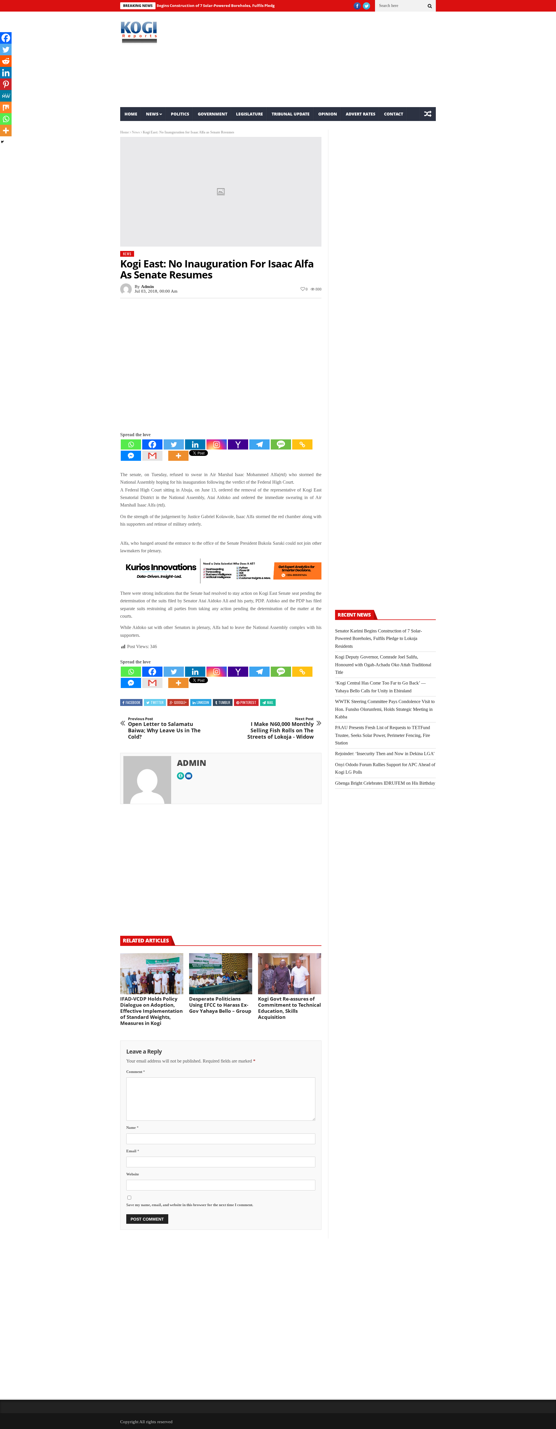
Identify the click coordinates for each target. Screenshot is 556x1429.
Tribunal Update (291, 114)
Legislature (249, 114)
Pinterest (248, 702)
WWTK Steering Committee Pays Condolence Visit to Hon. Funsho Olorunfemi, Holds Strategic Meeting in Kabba (385, 709)
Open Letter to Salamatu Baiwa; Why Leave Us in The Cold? (164, 728)
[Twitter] (174, 444)
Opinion (327, 114)
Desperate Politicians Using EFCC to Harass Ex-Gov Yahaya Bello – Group (220, 1004)
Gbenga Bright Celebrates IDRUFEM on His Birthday (385, 783)
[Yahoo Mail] (238, 444)
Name (132, 1127)
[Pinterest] (6, 84)
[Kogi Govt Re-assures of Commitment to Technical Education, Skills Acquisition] (289, 973)
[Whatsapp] (131, 444)
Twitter (157, 702)
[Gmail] (152, 456)
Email (132, 1151)
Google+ (180, 702)
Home (131, 114)
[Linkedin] (195, 444)
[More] (178, 456)
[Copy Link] (302, 444)
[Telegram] (259, 444)
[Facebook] (152, 444)
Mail (270, 702)
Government (212, 114)
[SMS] (281, 444)
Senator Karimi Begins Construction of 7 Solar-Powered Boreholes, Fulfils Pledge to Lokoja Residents (193, 5)
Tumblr (224, 702)
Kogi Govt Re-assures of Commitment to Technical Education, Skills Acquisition (289, 1007)
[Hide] (2, 142)
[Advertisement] (332, 59)
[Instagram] (216, 444)
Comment (135, 1072)
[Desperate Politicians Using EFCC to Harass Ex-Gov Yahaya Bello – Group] (220, 973)
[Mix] (6, 107)
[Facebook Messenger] (131, 456)
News (152, 114)
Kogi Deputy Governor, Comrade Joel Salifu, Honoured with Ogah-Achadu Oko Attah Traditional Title (383, 664)
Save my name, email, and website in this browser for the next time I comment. (189, 1205)
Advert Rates (360, 114)
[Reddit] (6, 61)
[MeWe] (6, 96)
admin (147, 286)
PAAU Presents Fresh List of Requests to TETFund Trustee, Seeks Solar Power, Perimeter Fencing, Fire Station (382, 735)
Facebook (133, 702)
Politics (180, 114)
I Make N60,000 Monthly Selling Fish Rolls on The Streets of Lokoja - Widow (280, 728)
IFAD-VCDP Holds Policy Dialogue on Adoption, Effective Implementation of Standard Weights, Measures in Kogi (151, 1010)
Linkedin (203, 702)
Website (132, 1174)
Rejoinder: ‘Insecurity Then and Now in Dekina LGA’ (385, 753)
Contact (393, 114)
